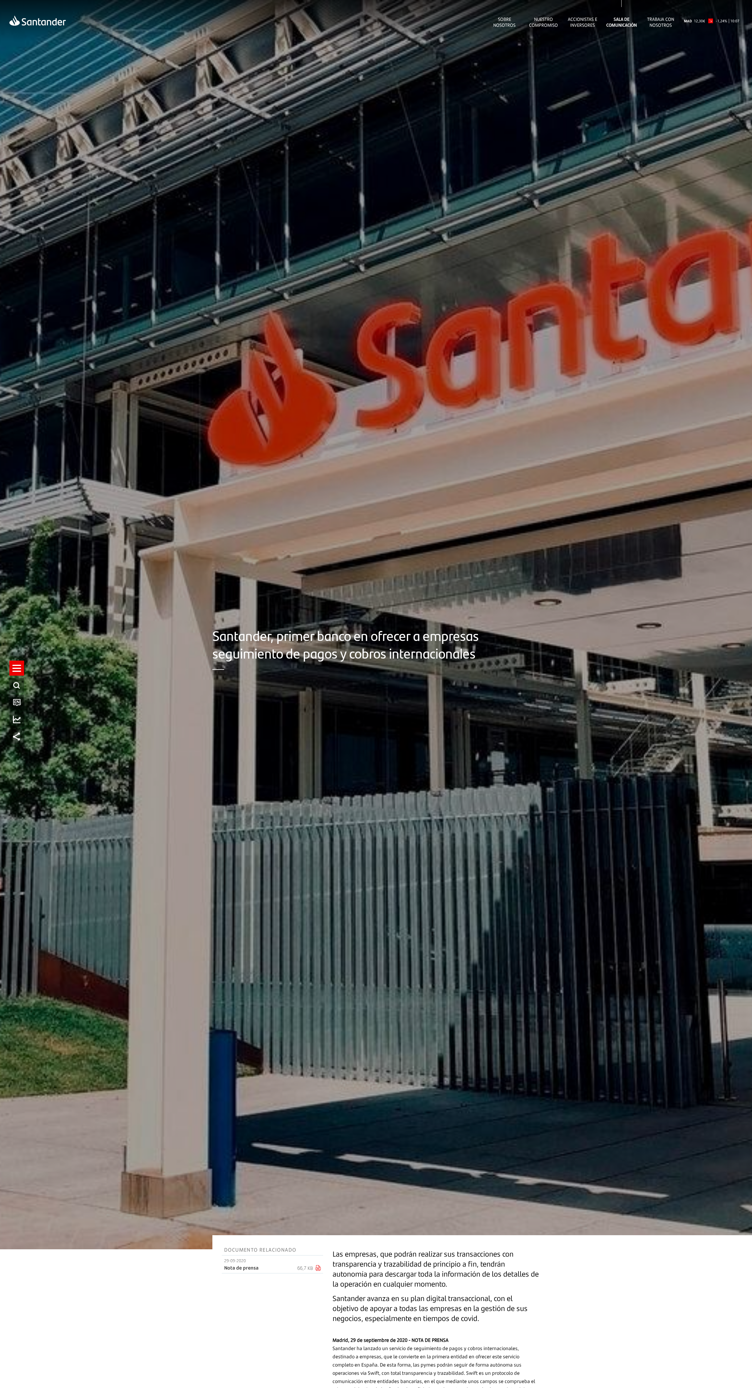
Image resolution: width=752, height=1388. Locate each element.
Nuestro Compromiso (543, 22)
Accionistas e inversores (582, 22)
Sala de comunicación (621, 22)
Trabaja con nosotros (660, 22)
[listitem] (16, 668)
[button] (16, 668)
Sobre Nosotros (504, 22)
